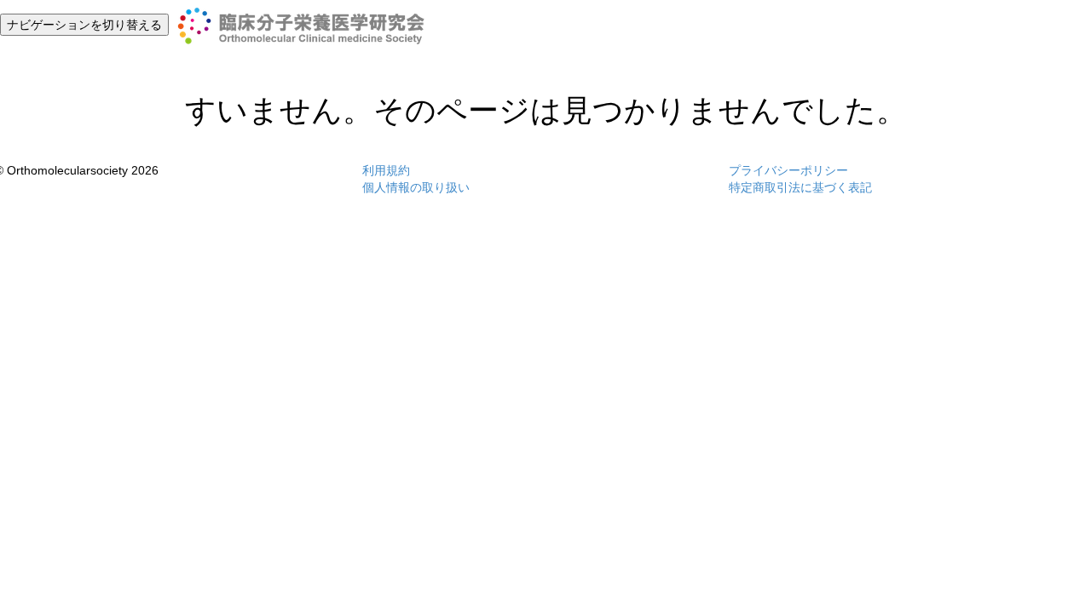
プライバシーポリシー (788, 170)
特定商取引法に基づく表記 (800, 187)
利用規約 (386, 170)
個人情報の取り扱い (416, 187)
